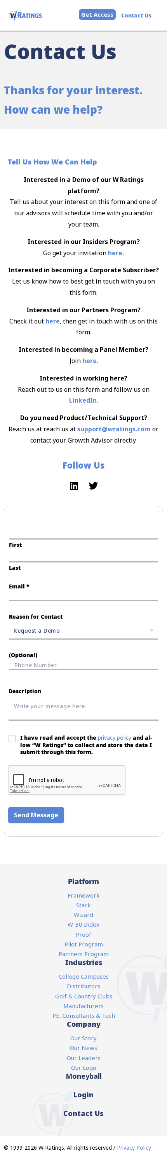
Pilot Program (83, 944)
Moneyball (84, 1076)
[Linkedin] (73, 485)
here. (116, 253)
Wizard (83, 915)
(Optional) (23, 655)
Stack (83, 905)
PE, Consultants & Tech (83, 1015)
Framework (84, 895)
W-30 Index (83, 924)
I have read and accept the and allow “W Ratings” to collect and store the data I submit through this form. (86, 744)
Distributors (83, 986)
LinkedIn (83, 400)
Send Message (36, 815)
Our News (83, 1048)
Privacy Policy (134, 1147)
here (52, 321)
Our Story (83, 1038)
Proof (83, 934)
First (15, 544)
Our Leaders (84, 1058)
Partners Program (84, 954)
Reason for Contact (36, 616)
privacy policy (114, 737)
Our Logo (83, 1067)
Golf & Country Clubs (83, 996)
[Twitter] (93, 485)
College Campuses (84, 976)
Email (19, 586)
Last (15, 567)
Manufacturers (83, 1006)
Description (25, 691)
